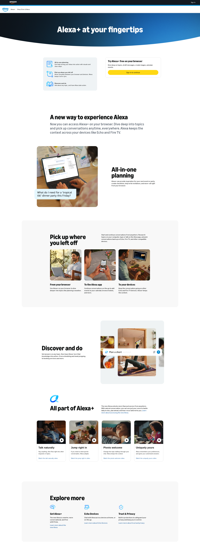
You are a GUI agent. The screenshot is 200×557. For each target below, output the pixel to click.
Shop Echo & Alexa (23, 9)
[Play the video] (62, 440)
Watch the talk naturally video (48, 458)
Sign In (193, 2)
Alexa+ (13, 9)
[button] (51, 432)
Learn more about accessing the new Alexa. (123, 411)
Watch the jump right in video (80, 458)
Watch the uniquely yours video (146, 458)
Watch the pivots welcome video (113, 458)
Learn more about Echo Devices (96, 523)
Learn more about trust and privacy (131, 523)
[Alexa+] (5, 9)
